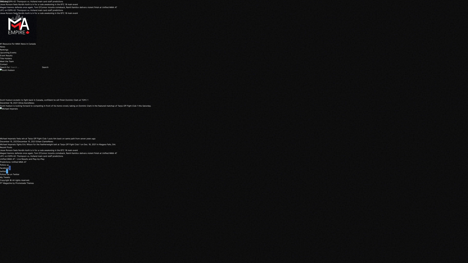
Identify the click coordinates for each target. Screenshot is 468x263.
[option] (93, 4)
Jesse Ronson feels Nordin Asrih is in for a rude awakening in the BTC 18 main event (39, 4)
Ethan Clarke (42, 141)
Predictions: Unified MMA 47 (13, 162)
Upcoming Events (8, 52)
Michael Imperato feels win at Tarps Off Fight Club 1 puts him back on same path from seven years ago (48, 138)
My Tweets (5, 177)
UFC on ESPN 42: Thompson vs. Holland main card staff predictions (31, 1)
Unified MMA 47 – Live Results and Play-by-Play (22, 159)
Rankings (4, 49)
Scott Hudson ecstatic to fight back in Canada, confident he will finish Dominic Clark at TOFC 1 (44, 100)
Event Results (6, 55)
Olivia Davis (23, 103)
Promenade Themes (24, 183)
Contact (3, 64)
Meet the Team (7, 61)
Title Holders (6, 58)
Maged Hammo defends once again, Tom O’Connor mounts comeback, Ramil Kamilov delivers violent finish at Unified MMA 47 (58, 7)
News (2, 47)
